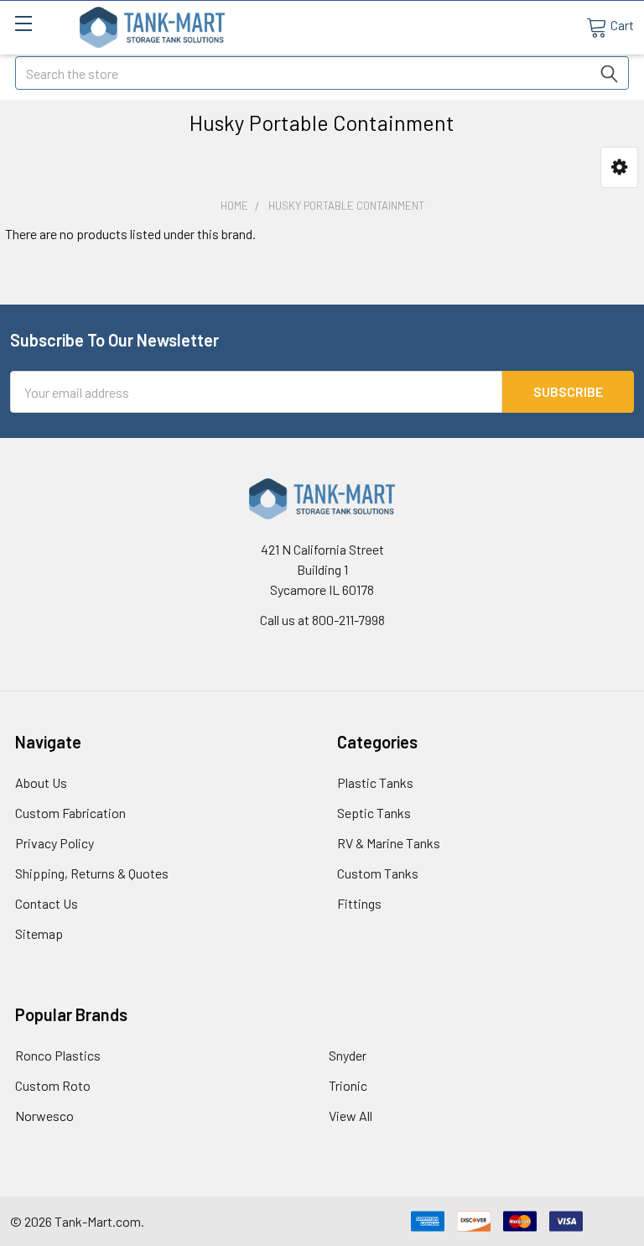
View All (350, 1115)
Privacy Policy (54, 843)
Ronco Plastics (58, 1055)
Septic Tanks (374, 813)
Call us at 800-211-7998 (322, 620)
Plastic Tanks (375, 782)
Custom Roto (53, 1085)
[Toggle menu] (23, 23)
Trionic (348, 1085)
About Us (41, 782)
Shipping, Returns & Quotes (92, 873)
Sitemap (39, 933)
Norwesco (44, 1115)
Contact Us (46, 903)
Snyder (347, 1055)
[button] (619, 167)
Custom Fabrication (70, 813)
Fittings (359, 903)
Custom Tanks (377, 873)
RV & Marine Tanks (388, 843)
